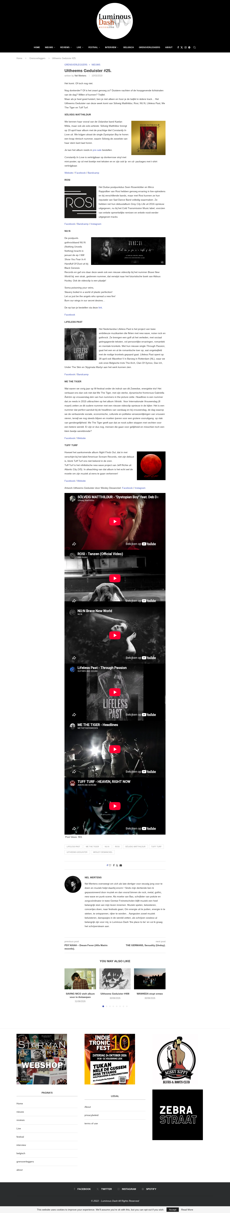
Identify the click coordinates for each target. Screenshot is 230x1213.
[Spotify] (189, 47)
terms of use (91, 1123)
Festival (93, 47)
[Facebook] (178, 47)
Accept (172, 1209)
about (20, 1169)
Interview (110, 47)
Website (69, 172)
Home (37, 47)
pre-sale (97, 150)
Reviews (65, 47)
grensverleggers (25, 1161)
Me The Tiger (92, 847)
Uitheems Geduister (77, 852)
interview (21, 1145)
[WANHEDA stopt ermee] (150, 978)
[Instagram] (186, 47)
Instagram (96, 224)
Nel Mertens (80, 75)
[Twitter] (181, 47)
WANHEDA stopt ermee (150, 993)
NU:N (107, 847)
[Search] (194, 47)
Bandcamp (93, 172)
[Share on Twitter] (117, 865)
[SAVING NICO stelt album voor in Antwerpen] (80, 978)
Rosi (117, 847)
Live (79, 47)
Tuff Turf (156, 847)
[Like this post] (110, 865)
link (100, 307)
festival (20, 1136)
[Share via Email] (121, 865)
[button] (69, 987)
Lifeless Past (73, 847)
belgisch (21, 1153)
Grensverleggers (149, 47)
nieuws (49, 47)
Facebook (80, 172)
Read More (187, 1209)
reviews (21, 1120)
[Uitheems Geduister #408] (115, 978)
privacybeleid (91, 1115)
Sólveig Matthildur (135, 847)
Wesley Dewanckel (102, 852)
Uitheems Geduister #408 (115, 993)
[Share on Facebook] (113, 865)
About (168, 47)
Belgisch (128, 47)
